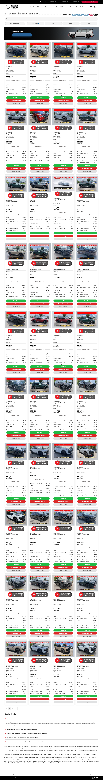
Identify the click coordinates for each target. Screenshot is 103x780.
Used (34, 6)
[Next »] (15, 708)
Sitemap (80, 774)
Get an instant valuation (22, 35)
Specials (42, 6)
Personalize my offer (16, 100)
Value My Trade (16, 103)
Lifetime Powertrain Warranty (67, 6)
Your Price (16, 97)
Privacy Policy (88, 774)
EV (38, 6)
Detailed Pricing (15, 80)
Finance (76, 771)
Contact (96, 771)
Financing (47, 6)
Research (78, 6)
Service (53, 6)
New (31, 6)
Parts (57, 6)
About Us (84, 6)
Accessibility (95, 774)
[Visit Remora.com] (95, 778)
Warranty (89, 771)
